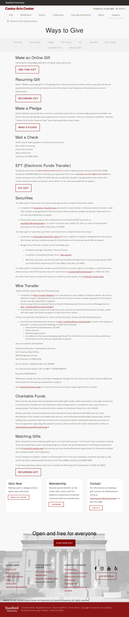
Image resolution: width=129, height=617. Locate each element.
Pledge (51, 42)
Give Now (15, 483)
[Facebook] (96, 569)
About (101, 15)
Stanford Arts (71, 569)
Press (8, 580)
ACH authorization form (50, 170)
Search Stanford (60, 607)
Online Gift (17, 42)
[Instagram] (102, 569)
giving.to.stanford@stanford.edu (92, 174)
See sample (66, 255)
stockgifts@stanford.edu (32, 223)
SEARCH (122, 8)
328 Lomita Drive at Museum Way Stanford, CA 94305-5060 (46, 575)
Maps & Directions (43, 607)
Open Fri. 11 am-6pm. (105, 8)
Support (116, 15)
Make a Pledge (27, 127)
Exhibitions (26, 15)
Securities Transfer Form (45, 208)
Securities (93, 42)
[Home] (20, 9)
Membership (57, 483)
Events (42, 15)
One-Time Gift (27, 69)
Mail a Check (66, 42)
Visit (11, 15)
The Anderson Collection (76, 573)
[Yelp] (116, 569)
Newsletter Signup (14, 576)
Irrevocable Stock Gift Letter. (46, 236)
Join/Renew (56, 504)
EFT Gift (23, 188)
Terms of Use (73, 607)
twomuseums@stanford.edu (103, 498)
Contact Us (11, 569)
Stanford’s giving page (93, 276)
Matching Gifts (75, 47)
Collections (58, 15)
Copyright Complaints (90, 607)
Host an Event (12, 573)
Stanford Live (71, 583)
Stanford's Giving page (30, 387)
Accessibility (106, 607)
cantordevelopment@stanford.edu (31, 427)
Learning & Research (81, 15)
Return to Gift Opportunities (23, 21)
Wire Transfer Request (44, 295)
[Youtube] (109, 569)
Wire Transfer (110, 42)
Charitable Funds (55, 47)
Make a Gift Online (18, 497)
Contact (95, 483)
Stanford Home (28, 607)
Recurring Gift (35, 42)
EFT (80, 42)
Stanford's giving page (33, 448)
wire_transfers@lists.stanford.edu (36, 307)
